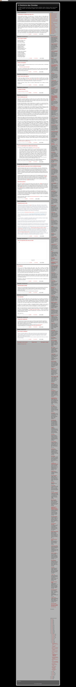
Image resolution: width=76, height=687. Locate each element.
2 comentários (35, 314)
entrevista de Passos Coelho (29, 212)
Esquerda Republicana (54, 131)
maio (53, 642)
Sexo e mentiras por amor (22, 97)
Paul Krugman (53, 337)
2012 (52, 677)
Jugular (52, 226)
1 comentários (36, 58)
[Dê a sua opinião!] (40, 34)
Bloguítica (52, 383)
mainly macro (53, 212)
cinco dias (52, 567)
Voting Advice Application (22, 319)
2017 (52, 629)
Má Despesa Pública (54, 302)
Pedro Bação (53, 29)
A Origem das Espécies (54, 265)
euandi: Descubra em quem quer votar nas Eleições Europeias (29, 166)
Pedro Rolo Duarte (54, 340)
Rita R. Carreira (53, 30)
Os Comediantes (53, 441)
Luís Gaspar (53, 24)
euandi (45, 176)
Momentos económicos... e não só (54, 144)
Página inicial (34, 342)
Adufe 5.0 (52, 233)
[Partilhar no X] (41, 34)
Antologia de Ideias (54, 589)
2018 (52, 628)
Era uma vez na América (53, 368)
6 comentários (35, 292)
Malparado (52, 482)
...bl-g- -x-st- (53, 574)
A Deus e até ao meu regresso (23, 76)
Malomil (52, 58)
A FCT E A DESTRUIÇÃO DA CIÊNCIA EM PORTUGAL (28, 145)
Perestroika (53, 434)
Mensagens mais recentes (23, 342)
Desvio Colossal (53, 361)
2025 (52, 620)
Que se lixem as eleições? (22, 331)
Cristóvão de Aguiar (54, 16)
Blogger (41, 683)
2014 (52, 633)
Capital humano (53, 597)
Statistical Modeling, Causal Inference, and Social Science (54, 65)
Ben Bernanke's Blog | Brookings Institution (54, 605)
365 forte (52, 219)
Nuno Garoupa (53, 28)
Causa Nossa (53, 152)
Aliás (52, 198)
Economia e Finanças (54, 36)
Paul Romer (53, 309)
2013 (52, 676)
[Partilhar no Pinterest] (42, 34)
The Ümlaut (53, 405)
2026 (52, 619)
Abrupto (52, 427)
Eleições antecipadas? (22, 62)
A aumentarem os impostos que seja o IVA (26, 14)
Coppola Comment (54, 244)
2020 (52, 626)
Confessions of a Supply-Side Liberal (54, 398)
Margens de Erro (53, 205)
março (53, 672)
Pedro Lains (53, 272)
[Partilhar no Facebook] (42, 58)
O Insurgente (53, 168)
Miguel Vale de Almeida (54, 531)
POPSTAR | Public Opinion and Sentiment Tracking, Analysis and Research (54, 508)
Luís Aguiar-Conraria (54, 23)
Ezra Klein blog (53, 606)
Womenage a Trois (54, 163)
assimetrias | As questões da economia (54, 463)
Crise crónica (53, 485)
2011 (52, 678)
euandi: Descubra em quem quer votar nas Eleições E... (55, 658)
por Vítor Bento (23, 91)
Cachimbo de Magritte (54, 492)
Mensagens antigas (44, 342)
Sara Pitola (52, 33)
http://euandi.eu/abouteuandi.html (34, 196)
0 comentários (35, 71)
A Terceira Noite (53, 80)
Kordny (52, 22)
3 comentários (35, 339)
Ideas (52, 251)
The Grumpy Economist (53, 258)
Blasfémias (53, 73)
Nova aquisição (20, 296)
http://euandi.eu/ (40, 324)
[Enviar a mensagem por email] (39, 34)
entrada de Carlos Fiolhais (36, 147)
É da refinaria (54, 663)
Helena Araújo (53, 18)
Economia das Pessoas (53, 287)
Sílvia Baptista (53, 390)
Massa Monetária (53, 603)
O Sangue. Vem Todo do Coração (34, 309)
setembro (53, 637)
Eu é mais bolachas (54, 475)
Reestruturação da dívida (22, 285)
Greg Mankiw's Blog (54, 138)
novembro (53, 635)
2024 (52, 621)
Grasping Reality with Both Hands (54, 262)
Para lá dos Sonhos (54, 516)
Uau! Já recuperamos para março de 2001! (26, 240)
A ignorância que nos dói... (23, 203)
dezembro (53, 634)
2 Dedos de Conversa (54, 117)
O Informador (53, 330)
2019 (52, 627)
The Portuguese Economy (53, 524)
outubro (53, 636)
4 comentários (35, 161)
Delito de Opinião (53, 159)
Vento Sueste (53, 280)
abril (52, 671)
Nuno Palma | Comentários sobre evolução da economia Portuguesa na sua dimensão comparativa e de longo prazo (54, 108)
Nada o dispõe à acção (54, 376)
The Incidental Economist (53, 88)
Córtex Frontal (53, 471)
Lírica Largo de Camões (22, 38)
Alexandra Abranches (54, 13)
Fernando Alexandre (54, 17)
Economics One (53, 420)
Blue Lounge (53, 347)
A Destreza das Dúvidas (28, 5)
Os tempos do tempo (21, 89)
